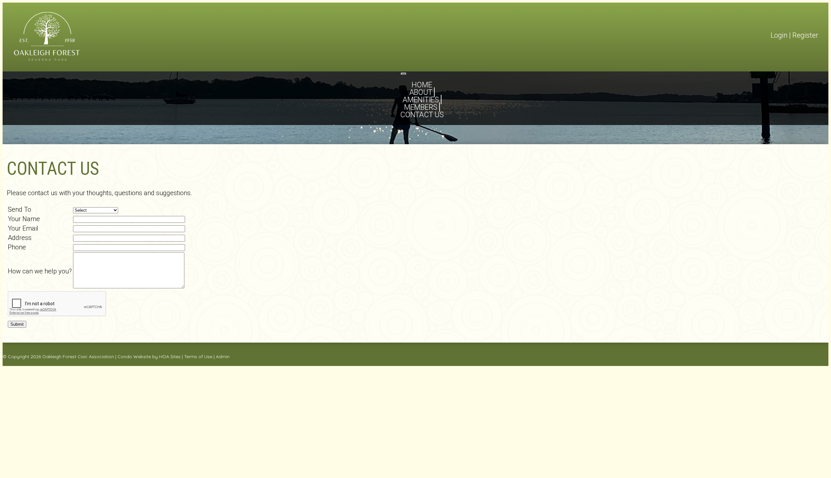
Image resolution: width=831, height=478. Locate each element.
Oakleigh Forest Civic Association (78, 356)
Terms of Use (198, 356)
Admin (222, 356)
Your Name (24, 219)
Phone (17, 247)
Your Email (23, 228)
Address (19, 238)
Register (805, 35)
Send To (19, 209)
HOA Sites (169, 356)
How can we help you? (40, 271)
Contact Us (422, 114)
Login (779, 35)
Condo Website (134, 356)
